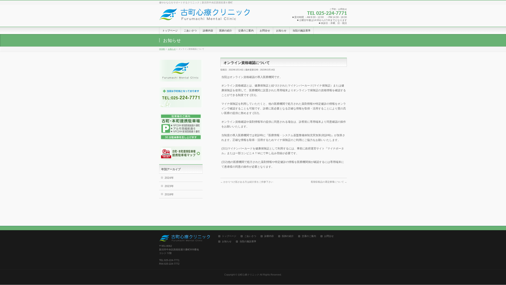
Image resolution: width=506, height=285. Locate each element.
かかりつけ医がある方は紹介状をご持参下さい (246, 181)
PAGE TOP (492, 272)
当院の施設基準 (248, 241)
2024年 (169, 177)
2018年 (169, 194)
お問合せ (329, 236)
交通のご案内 (309, 236)
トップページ (229, 236)
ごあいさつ (250, 236)
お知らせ (226, 241)
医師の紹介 (288, 236)
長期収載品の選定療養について (329, 181)
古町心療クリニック (248, 274)
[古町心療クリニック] (204, 15)
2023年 (169, 186)
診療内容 (269, 236)
